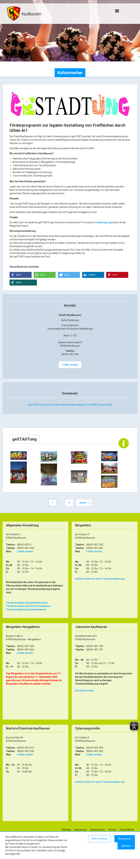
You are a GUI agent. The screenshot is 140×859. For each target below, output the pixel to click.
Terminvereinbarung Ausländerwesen (27, 602)
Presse (112, 829)
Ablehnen (126, 845)
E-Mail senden (70, 364)
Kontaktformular (84, 690)
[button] (21, 275)
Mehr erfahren (99, 838)
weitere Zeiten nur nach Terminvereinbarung (99, 578)
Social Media (127, 829)
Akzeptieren (124, 838)
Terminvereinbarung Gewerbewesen (26, 609)
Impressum (80, 829)
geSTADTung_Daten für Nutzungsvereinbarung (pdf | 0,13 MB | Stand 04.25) (70, 404)
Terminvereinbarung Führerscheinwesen (28, 606)
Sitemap (66, 829)
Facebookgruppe (104, 222)
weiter (82, 502)
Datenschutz (97, 829)
